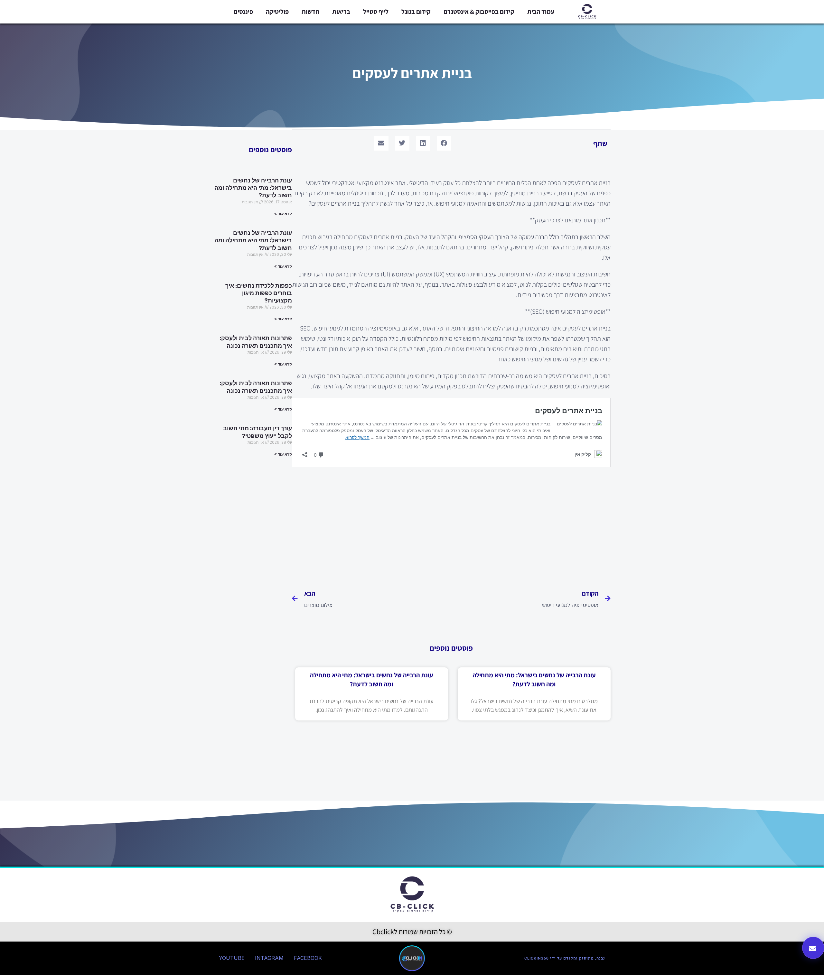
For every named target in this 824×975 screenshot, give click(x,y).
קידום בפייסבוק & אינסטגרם (479, 11)
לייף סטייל (376, 11)
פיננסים (243, 11)
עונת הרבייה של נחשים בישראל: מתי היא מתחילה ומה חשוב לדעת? (253, 188)
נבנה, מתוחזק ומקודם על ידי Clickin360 (564, 958)
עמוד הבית (541, 11)
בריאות (341, 11)
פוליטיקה (277, 11)
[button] (444, 143)
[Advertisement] (451, 525)
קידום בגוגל (416, 11)
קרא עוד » (283, 213)
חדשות (310, 11)
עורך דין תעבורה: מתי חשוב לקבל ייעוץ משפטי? (257, 432)
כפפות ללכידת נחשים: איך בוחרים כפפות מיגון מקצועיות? (258, 293)
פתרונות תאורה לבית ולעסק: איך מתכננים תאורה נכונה (256, 342)
